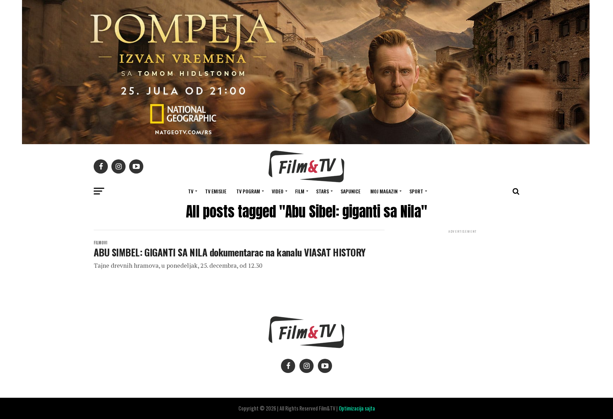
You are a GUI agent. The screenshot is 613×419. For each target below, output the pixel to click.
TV (190, 191)
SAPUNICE (350, 191)
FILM (299, 191)
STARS (322, 191)
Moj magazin (384, 191)
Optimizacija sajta (357, 408)
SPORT (416, 191)
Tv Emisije (215, 191)
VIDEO (277, 191)
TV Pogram (248, 191)
